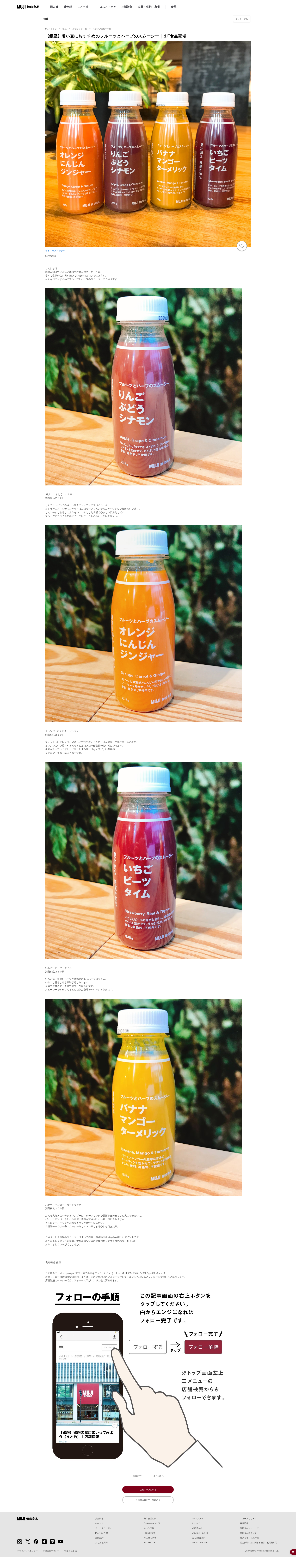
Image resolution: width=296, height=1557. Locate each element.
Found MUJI (149, 1533)
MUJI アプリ (197, 1518)
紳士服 (68, 6)
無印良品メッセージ (249, 1528)
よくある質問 (101, 1542)
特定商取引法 (70, 1551)
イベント (99, 1523)
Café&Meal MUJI (152, 1523)
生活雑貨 (126, 6)
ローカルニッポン (103, 1528)
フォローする (242, 19)
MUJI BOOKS (150, 1538)
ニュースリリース (248, 1518)
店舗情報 (99, 1518)
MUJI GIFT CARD (200, 1533)
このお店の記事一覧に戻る (148, 1500)
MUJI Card (197, 1528)
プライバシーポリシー (27, 1551)
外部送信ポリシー (51, 1551)
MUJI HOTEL (150, 1542)
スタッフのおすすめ (55, 251)
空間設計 (99, 1538)
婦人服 (54, 6)
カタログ (196, 1523)
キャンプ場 (149, 1528)
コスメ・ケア (108, 6)
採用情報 (244, 1523)
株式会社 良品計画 (249, 1538)
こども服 (82, 6)
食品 (173, 6)
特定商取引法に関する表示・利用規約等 (258, 1542)
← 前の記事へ (136, 1476)
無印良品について (248, 1533)
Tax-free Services (200, 1542)
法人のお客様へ (199, 1538)
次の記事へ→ (159, 1476)
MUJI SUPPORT (102, 1533)
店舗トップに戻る (148, 1489)
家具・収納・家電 (149, 6)
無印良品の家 (150, 1518)
